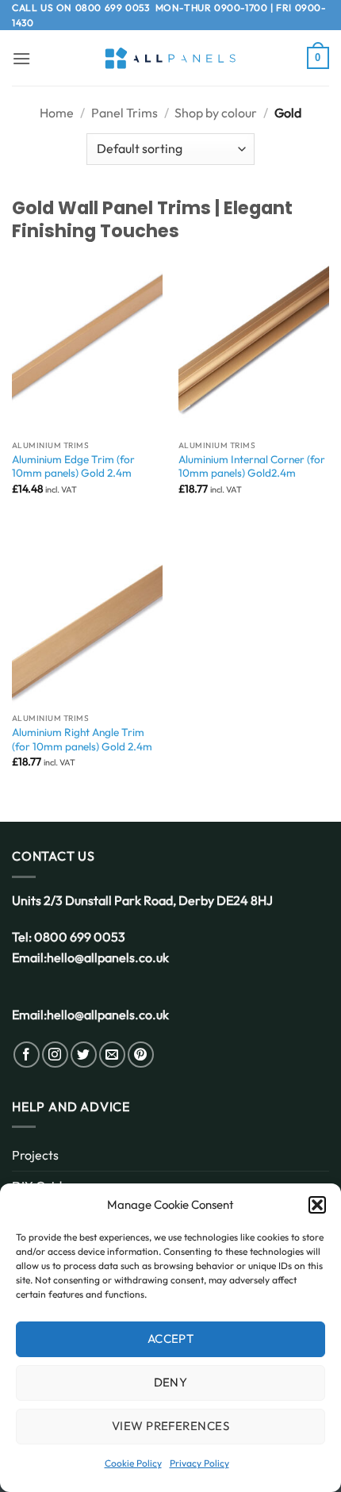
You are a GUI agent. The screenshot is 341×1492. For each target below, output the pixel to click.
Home (57, 113)
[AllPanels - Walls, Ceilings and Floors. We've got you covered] (170, 58)
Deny (171, 1382)
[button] (317, 1205)
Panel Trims (124, 113)
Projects (35, 1155)
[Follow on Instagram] (55, 1054)
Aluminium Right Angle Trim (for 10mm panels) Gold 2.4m (82, 740)
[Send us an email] (112, 1054)
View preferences (170, 1425)
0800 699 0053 (112, 7)
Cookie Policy (133, 1463)
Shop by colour (215, 113)
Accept (171, 1338)
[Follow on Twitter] (84, 1054)
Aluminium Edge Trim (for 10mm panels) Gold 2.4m (73, 467)
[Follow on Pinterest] (141, 1054)
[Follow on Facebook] (26, 1054)
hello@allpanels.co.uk (108, 957)
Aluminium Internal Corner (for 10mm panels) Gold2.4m (251, 467)
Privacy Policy (199, 1463)
